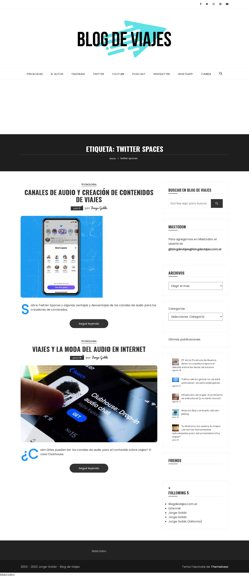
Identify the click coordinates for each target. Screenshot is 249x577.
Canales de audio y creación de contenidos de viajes (88, 195)
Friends (174, 460)
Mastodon (99, 551)
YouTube (118, 74)
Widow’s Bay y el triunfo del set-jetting (200, 412)
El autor (57, 74)
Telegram (78, 74)
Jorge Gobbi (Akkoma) (185, 521)
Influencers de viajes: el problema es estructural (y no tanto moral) (202, 396)
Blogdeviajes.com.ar (182, 504)
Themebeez (219, 567)
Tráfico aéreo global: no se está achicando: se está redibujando (200, 381)
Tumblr (206, 74)
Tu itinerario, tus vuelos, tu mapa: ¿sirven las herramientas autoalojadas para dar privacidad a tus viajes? (196, 431)
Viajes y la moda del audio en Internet (89, 349)
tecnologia (89, 184)
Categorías (176, 309)
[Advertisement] (124, 106)
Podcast (138, 74)
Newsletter (161, 74)
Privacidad (35, 74)
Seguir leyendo (89, 324)
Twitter (98, 74)
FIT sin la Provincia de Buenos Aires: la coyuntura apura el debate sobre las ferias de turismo (194, 363)
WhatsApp (185, 74)
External (174, 508)
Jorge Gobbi (99, 208)
